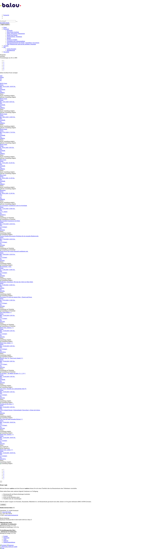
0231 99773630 (6, 512)
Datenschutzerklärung (9, 542)
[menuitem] (83, 15)
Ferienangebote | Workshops (14, 36)
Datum (2, 77)
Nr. (1, 80)
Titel (1, 75)
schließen (3, 504)
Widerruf (5, 540)
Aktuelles (5, 45)
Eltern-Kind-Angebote (13, 32)
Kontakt (5, 536)
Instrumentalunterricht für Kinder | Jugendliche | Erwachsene (23, 42)
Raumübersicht (11, 50)
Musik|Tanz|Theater (12, 35)
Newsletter (6, 52)
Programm (6, 29)
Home (5, 27)
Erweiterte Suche (4, 22)
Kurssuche (6, 15)
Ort (1, 79)
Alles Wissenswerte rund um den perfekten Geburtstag (21, 44)
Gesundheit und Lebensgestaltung (16, 41)
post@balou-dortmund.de (11, 515)
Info (4, 47)
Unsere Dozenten (11, 49)
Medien (9, 38)
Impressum (6, 537)
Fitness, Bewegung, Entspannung (16, 33)
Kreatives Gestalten (12, 39)
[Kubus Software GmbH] (2, 548)
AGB (4, 539)
